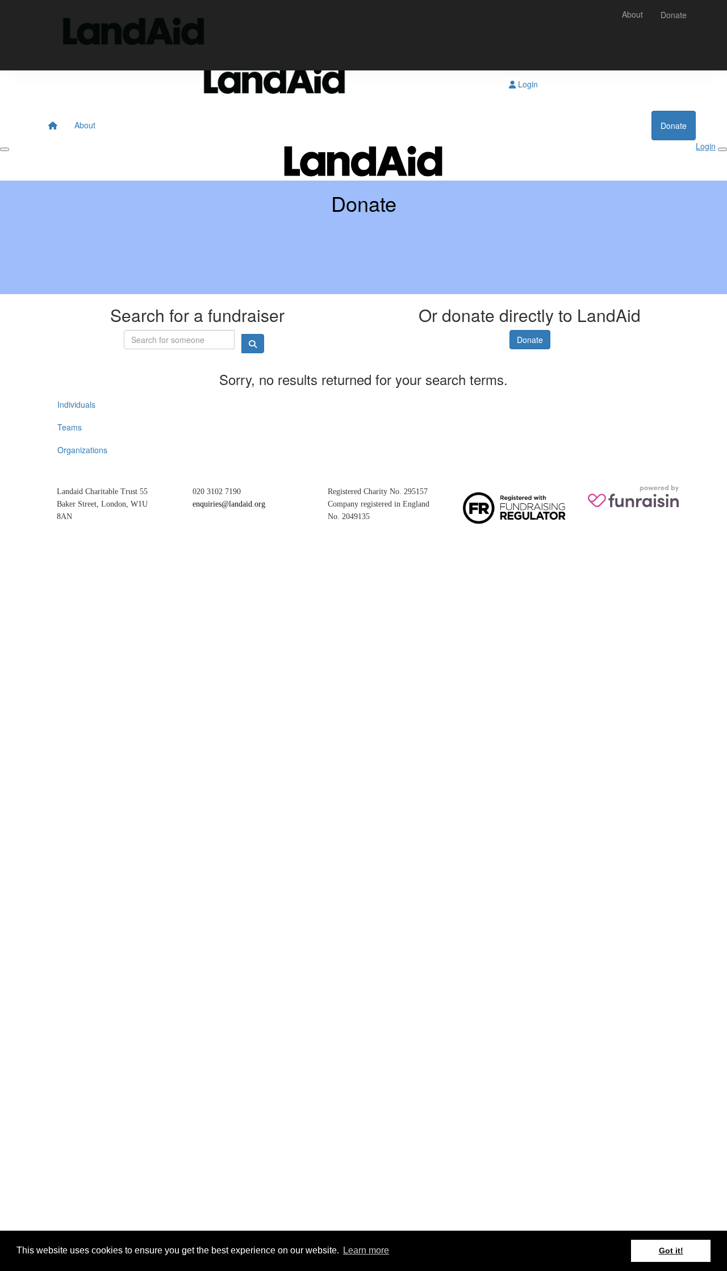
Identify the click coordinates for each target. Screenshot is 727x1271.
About (632, 14)
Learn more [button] (366, 1250)
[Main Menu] (4, 149)
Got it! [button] (671, 1250)
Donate (674, 14)
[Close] (722, 149)
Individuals (76, 404)
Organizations (82, 449)
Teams (69, 427)
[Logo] (133, 35)
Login (527, 84)
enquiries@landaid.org (229, 504)
